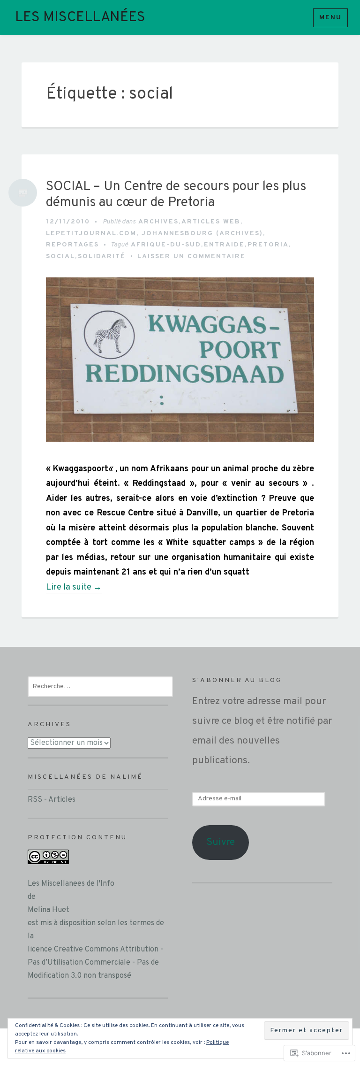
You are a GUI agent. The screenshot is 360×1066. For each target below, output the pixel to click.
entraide (224, 245)
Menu (330, 18)
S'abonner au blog (237, 680)
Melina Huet (48, 910)
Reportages (72, 245)
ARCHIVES (158, 222)
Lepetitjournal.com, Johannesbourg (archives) (154, 234)
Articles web (210, 222)
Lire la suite (74, 587)
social (60, 257)
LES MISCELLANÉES (80, 17)
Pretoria (268, 245)
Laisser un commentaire (191, 257)
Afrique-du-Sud (166, 245)
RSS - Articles (51, 800)
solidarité (102, 257)
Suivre (220, 842)
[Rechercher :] (100, 686)
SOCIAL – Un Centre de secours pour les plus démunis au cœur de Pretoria (176, 195)
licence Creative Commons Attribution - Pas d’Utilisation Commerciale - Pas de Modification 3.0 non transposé (95, 963)
